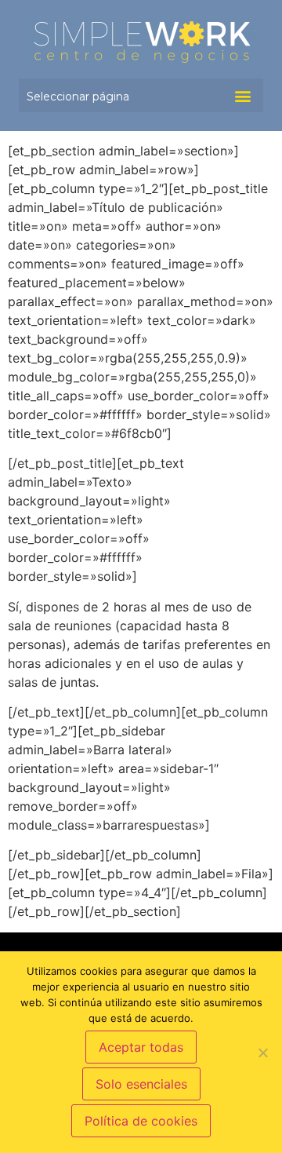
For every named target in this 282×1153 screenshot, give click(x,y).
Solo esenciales (141, 1084)
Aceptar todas (141, 1047)
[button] (242, 95)
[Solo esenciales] (262, 1052)
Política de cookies (141, 1121)
